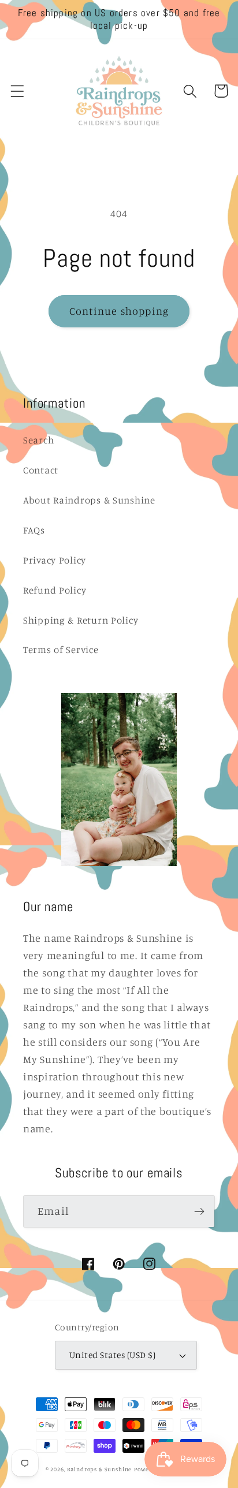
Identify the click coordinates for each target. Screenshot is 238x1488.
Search (38, 440)
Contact (40, 470)
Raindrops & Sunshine (99, 1468)
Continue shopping (119, 310)
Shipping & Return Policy (80, 620)
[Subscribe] (199, 1211)
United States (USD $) (112, 1354)
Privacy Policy (54, 560)
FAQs (34, 530)
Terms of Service (61, 649)
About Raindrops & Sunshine (89, 500)
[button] (17, 91)
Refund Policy (54, 590)
